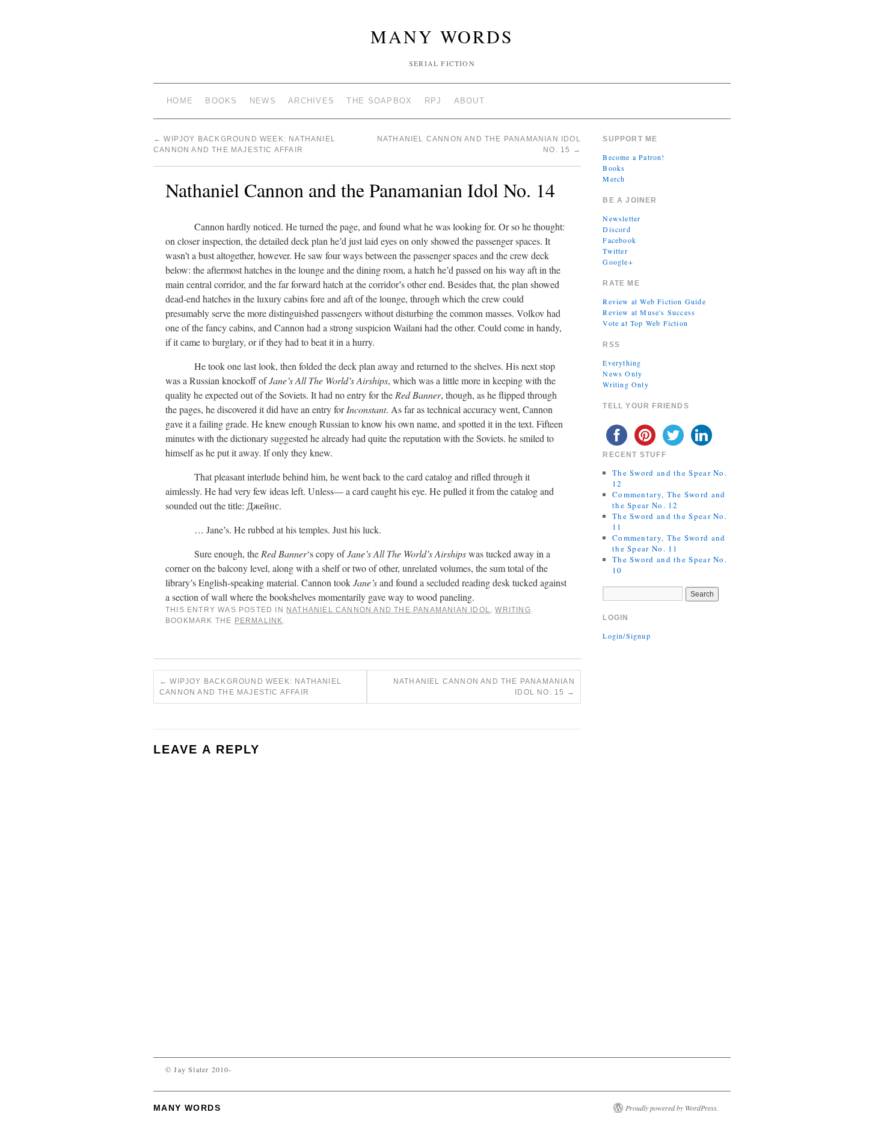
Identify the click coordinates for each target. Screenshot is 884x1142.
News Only (622, 373)
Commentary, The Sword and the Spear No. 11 (669, 543)
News (263, 100)
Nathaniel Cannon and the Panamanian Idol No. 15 (484, 686)
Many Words (442, 36)
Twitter (615, 251)
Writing (512, 610)
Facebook (619, 240)
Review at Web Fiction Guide (654, 301)
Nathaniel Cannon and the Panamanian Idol (388, 610)
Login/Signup (626, 635)
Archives (311, 100)
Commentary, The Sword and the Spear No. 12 (669, 500)
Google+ (618, 261)
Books (221, 100)
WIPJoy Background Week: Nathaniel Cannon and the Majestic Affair (250, 686)
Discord (616, 229)
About (469, 100)
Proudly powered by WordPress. (672, 1108)
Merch (614, 178)
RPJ (433, 100)
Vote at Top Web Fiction (645, 323)
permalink (259, 620)
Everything (622, 362)
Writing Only (625, 384)
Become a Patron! (634, 157)
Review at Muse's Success (649, 312)
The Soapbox (379, 100)
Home (180, 100)
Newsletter (621, 218)
